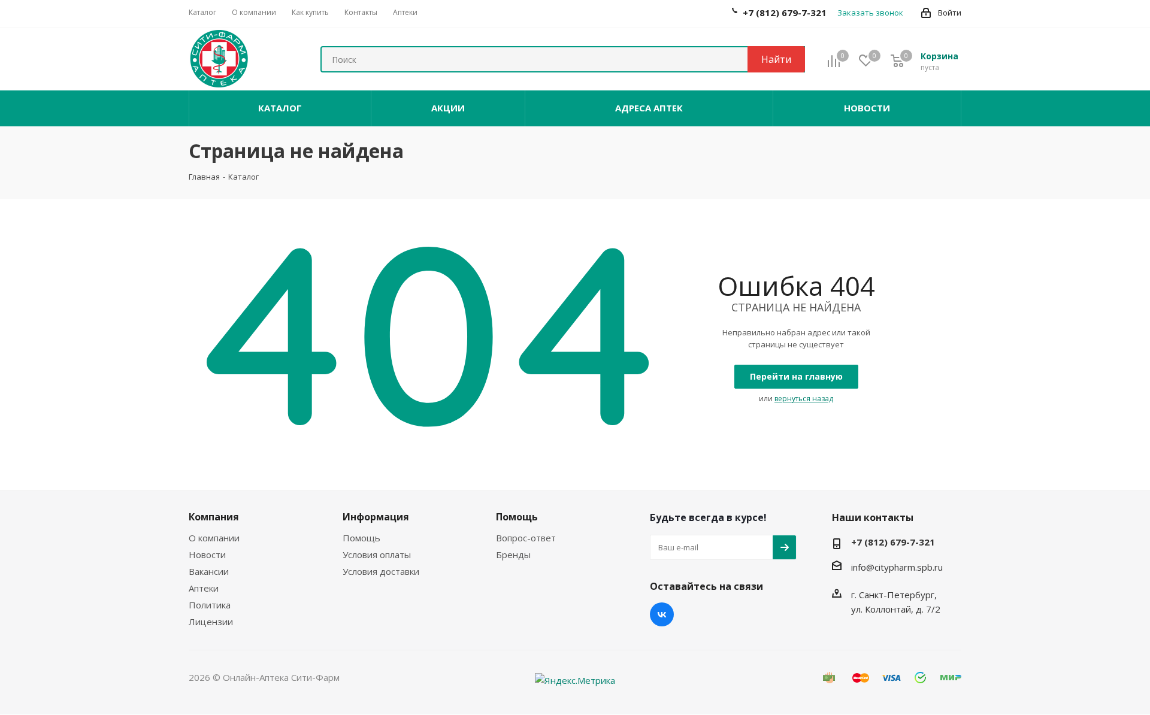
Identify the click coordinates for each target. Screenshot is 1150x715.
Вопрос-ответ (526, 538)
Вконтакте (662, 614)
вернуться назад (803, 398)
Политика (210, 605)
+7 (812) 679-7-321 (893, 542)
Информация (376, 516)
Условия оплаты (377, 555)
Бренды (513, 555)
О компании (214, 538)
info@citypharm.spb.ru (897, 567)
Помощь (361, 538)
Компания (214, 516)
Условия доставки (381, 571)
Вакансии (209, 571)
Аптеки (204, 588)
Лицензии (211, 622)
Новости (207, 555)
